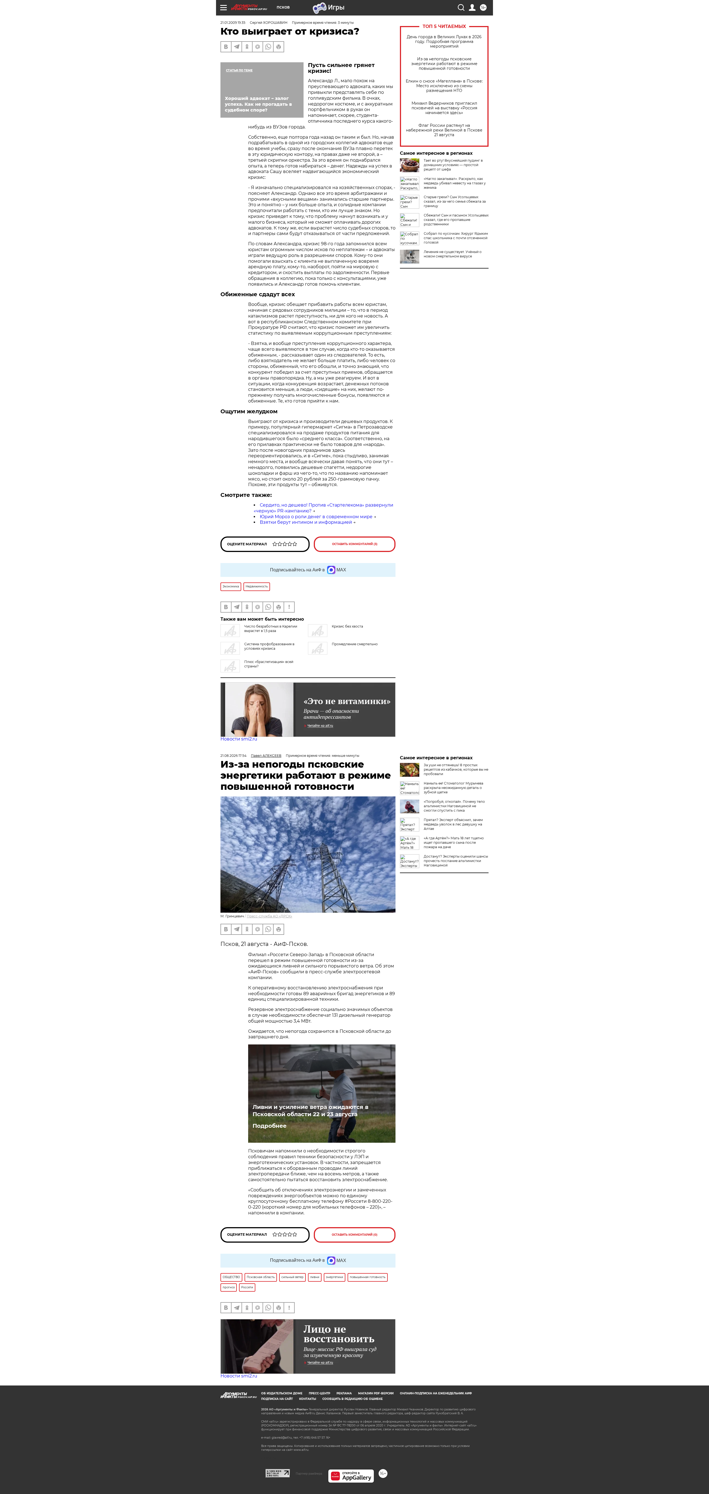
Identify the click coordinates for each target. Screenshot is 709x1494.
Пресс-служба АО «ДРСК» (269, 916)
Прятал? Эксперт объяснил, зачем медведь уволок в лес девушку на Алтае (453, 824)
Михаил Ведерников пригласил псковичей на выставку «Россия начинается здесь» (444, 108)
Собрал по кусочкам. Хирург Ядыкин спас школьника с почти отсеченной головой (456, 237)
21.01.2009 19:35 (232, 22)
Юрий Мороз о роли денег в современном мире (316, 516)
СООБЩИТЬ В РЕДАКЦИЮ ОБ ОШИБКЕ (352, 1399)
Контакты (307, 1399)
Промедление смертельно (355, 644)
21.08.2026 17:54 (233, 756)
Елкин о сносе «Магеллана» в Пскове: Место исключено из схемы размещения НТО (444, 86)
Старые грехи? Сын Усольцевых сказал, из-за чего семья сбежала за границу (455, 201)
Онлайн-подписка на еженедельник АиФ (436, 1393)
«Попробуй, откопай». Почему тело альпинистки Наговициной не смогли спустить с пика (454, 805)
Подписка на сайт (277, 1399)
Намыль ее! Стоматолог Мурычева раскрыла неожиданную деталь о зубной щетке (453, 787)
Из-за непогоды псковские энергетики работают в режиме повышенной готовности (444, 64)
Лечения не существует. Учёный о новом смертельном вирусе (453, 254)
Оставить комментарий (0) (354, 1235)
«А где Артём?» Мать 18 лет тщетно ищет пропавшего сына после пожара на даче (454, 842)
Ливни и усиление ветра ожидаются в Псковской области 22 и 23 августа (310, 1111)
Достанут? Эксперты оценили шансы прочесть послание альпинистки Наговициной (456, 860)
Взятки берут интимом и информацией (306, 522)
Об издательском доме (281, 1393)
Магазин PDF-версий (376, 1393)
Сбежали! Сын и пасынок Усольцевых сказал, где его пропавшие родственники (456, 219)
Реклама (344, 1393)
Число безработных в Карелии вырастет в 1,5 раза (270, 628)
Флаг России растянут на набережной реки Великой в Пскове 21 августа (444, 130)
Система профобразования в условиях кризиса (269, 646)
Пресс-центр (319, 1393)
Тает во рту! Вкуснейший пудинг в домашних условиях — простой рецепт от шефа (453, 164)
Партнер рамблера (309, 1473)
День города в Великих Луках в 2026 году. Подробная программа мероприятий (444, 42)
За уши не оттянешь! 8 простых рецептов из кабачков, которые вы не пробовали (456, 769)
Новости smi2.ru (238, 739)
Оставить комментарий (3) (354, 544)
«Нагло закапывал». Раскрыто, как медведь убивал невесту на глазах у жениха (455, 183)
